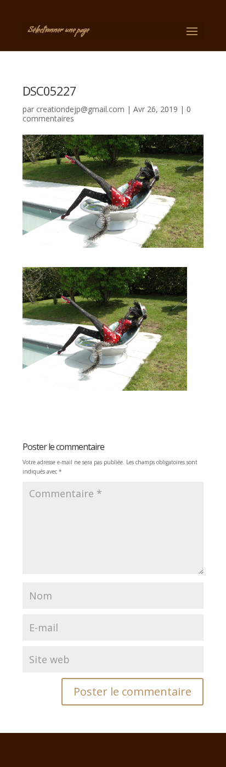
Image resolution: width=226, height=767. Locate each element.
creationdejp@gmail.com (80, 109)
